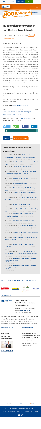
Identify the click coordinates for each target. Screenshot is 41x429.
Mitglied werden (20, 1)
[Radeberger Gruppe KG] (25, 288)
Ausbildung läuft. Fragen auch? (22, 166)
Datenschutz (19, 411)
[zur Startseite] (6, 6)
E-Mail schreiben (7, 351)
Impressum (11, 411)
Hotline (12, 1)
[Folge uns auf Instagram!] (22, 415)
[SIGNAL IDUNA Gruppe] (36, 288)
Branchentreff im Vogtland (21, 178)
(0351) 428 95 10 (25, 310)
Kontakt (5, 411)
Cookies (36, 411)
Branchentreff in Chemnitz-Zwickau (23, 221)
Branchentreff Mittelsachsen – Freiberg (24, 192)
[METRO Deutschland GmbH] (15, 288)
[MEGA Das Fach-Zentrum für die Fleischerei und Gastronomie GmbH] (5, 288)
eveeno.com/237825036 (20, 105)
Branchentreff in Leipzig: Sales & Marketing (25, 232)
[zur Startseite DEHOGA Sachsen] (4, 1)
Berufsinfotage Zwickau (29, 225)
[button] (6, 126)
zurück (6, 138)
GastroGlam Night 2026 (20, 183)
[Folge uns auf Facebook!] (19, 415)
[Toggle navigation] (36, 7)
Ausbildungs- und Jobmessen (31, 199)
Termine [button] (31, 35)
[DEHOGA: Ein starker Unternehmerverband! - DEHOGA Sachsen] (6, 300)
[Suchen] (37, 1)
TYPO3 (32, 403)
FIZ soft (22, 403)
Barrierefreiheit (29, 411)
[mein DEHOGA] (29, 1)
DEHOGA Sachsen (9, 39)
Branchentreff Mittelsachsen (21, 204)
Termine (18, 159)
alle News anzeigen (20, 138)
